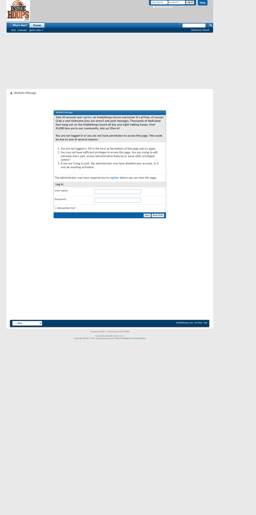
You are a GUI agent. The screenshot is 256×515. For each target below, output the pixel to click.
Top (205, 322)
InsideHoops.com (184, 322)
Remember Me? (164, 7)
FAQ (13, 30)
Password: (61, 199)
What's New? (20, 25)
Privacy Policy (140, 338)
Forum (37, 25)
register (87, 117)
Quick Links (35, 30)
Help (203, 2)
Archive (198, 322)
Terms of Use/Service (123, 338)
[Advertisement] (110, 61)
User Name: (61, 190)
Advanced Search (200, 30)
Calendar (22, 30)
